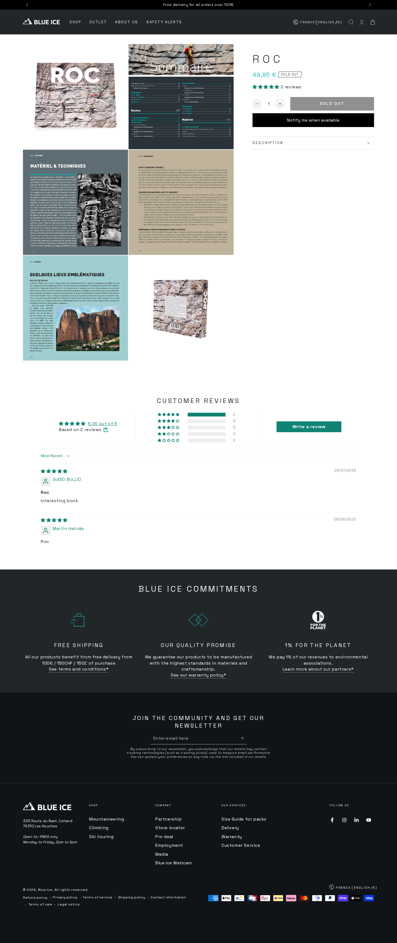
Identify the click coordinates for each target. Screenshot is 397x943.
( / (318, 23)
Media (161, 854)
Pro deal (164, 836)
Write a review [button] (308, 426)
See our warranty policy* (198, 675)
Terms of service (98, 897)
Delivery (230, 828)
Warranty (231, 836)
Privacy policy (65, 897)
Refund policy (35, 897)
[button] (351, 22)
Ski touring (101, 836)
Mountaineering (106, 819)
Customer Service (240, 845)
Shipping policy (131, 897)
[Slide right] (369, 5)
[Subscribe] (243, 738)
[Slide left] (27, 5)
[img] (54, 471)
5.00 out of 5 (102, 423)
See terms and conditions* (79, 669)
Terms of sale (40, 904)
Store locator (170, 828)
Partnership (168, 819)
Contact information (168, 897)
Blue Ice (45, 890)
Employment (169, 845)
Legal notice (69, 904)
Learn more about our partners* (318, 669)
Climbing (99, 828)
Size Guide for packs (244, 819)
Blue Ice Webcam (173, 863)
